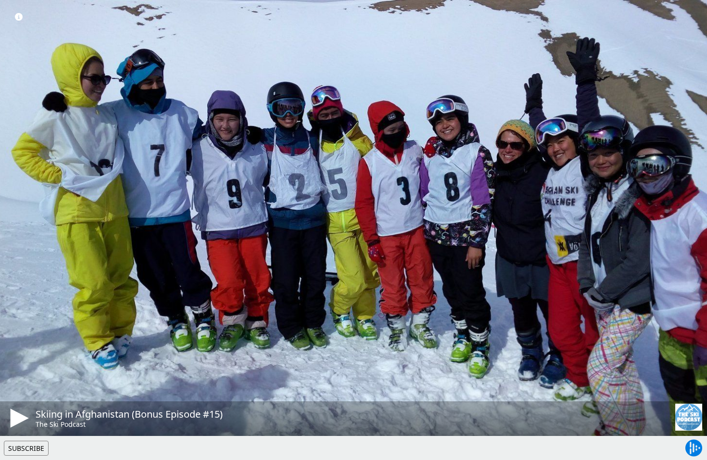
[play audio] (18, 418)
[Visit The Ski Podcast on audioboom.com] (688, 417)
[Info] (19, 17)
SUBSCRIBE (26, 448)
